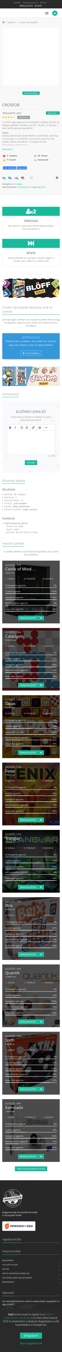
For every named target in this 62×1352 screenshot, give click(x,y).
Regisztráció (8, 1260)
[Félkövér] (10, 427)
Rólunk (5, 1269)
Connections (24, 187)
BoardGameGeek (30, 2)
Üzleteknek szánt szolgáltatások (17, 1278)
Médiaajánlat (8, 1282)
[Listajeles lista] (21, 427)
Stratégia (17, 184)
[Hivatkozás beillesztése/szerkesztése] (33, 427)
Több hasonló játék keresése (31, 1168)
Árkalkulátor (26, 6)
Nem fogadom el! (31, 1343)
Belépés (38, 6)
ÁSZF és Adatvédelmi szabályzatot (29, 1316)
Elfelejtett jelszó (10, 1265)
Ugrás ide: (52, 113)
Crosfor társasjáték (28, 22)
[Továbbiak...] (46, 427)
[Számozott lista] (26, 427)
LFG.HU (43, 2)
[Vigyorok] (39, 427)
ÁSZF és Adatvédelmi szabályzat (16, 1273)
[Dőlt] (15, 427)
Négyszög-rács (38, 187)
